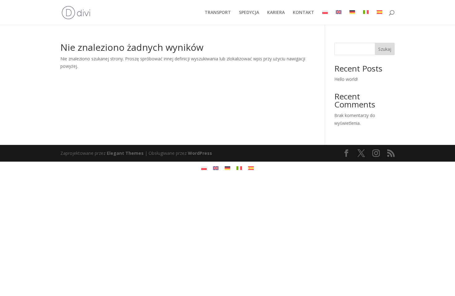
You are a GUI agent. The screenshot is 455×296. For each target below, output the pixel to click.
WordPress (200, 153)
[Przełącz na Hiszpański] (379, 17)
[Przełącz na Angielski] (338, 17)
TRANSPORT (218, 12)
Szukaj (384, 49)
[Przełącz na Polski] (204, 168)
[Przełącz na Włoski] (366, 17)
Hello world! (346, 79)
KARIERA (276, 12)
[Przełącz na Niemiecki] (352, 17)
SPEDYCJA (249, 12)
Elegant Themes (125, 153)
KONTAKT (303, 12)
